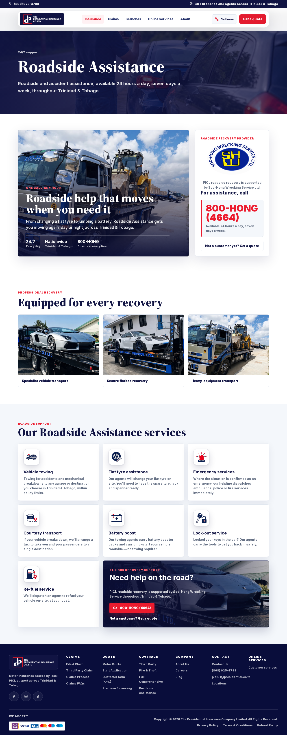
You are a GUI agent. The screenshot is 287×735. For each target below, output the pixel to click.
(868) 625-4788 (224, 670)
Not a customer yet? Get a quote (232, 246)
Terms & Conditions (238, 725)
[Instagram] (26, 696)
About (185, 19)
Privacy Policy (207, 725)
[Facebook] (14, 696)
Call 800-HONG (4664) (132, 608)
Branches (133, 19)
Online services (161, 19)
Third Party (147, 664)
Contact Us (220, 664)
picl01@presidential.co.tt (231, 677)
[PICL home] (42, 19)
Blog (179, 677)
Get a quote (252, 19)
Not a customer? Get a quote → (135, 618)
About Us (182, 664)
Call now (227, 19)
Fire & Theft (148, 670)
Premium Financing (117, 688)
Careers (182, 670)
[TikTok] (38, 696)
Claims (113, 19)
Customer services (262, 667)
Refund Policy (267, 725)
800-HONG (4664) (232, 212)
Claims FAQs (75, 683)
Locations (219, 683)
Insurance (93, 19)
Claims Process (77, 677)
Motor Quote (111, 664)
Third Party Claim (79, 670)
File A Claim (74, 664)
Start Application (114, 670)
